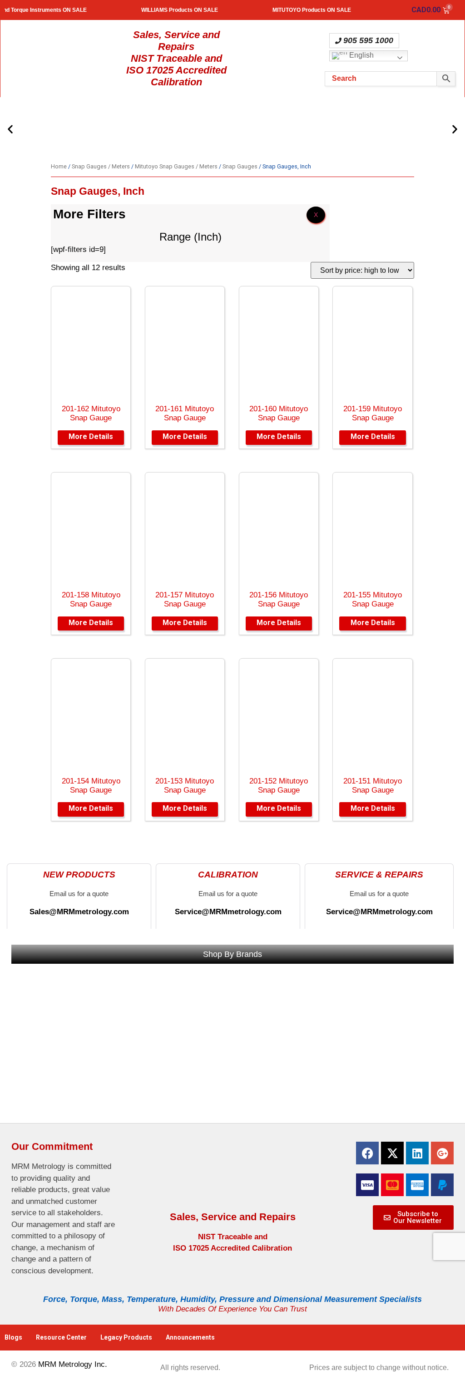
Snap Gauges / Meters (101, 166)
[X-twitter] (392, 1153)
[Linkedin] (417, 1153)
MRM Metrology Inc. (72, 1364)
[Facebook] (367, 1153)
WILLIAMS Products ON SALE (192, 10)
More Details (91, 436)
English (360, 55)
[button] (10, 128)
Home (59, 166)
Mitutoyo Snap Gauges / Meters (176, 166)
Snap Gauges (240, 166)
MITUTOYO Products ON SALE (325, 10)
